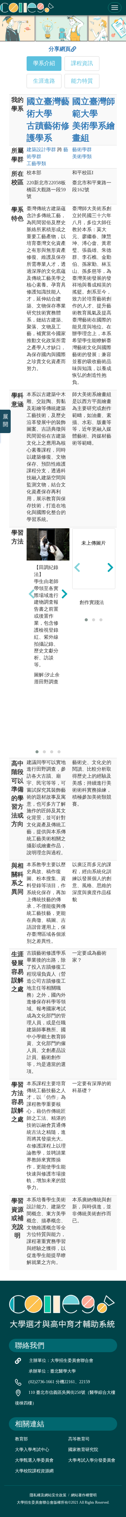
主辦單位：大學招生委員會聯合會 (61, 1360)
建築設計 (41, 149)
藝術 (82, 149)
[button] (37, 752)
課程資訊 (82, 63)
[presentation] (31, 593)
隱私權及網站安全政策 (48, 1495)
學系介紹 (44, 63)
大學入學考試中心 (32, 1449)
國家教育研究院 (83, 1449)
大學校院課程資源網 (34, 1471)
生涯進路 (44, 81)
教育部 (21, 1439)
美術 (82, 156)
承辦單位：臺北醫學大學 (52, 1371)
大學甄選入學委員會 (34, 1460)
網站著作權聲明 (84, 1495)
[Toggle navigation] (114, 7)
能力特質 (82, 81)
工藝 (36, 163)
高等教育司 (79, 1439)
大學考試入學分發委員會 (91, 1460)
